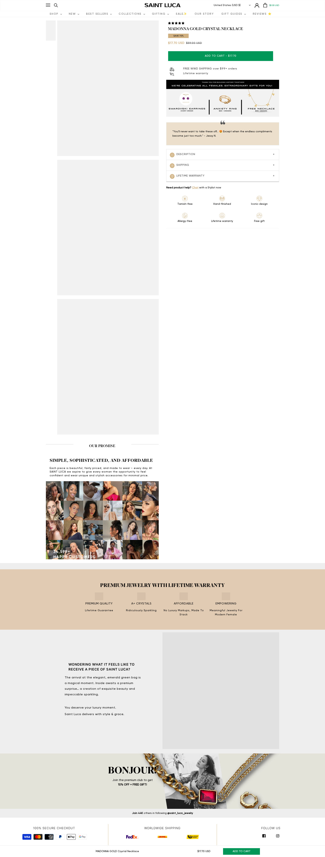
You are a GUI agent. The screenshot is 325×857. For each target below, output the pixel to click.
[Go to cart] (265, 5)
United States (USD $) (227, 5)
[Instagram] (277, 836)
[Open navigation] (48, 5)
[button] (176, 23)
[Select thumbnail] (53, 31)
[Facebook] (264, 836)
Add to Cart (242, 851)
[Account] (257, 5)
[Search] (56, 5)
